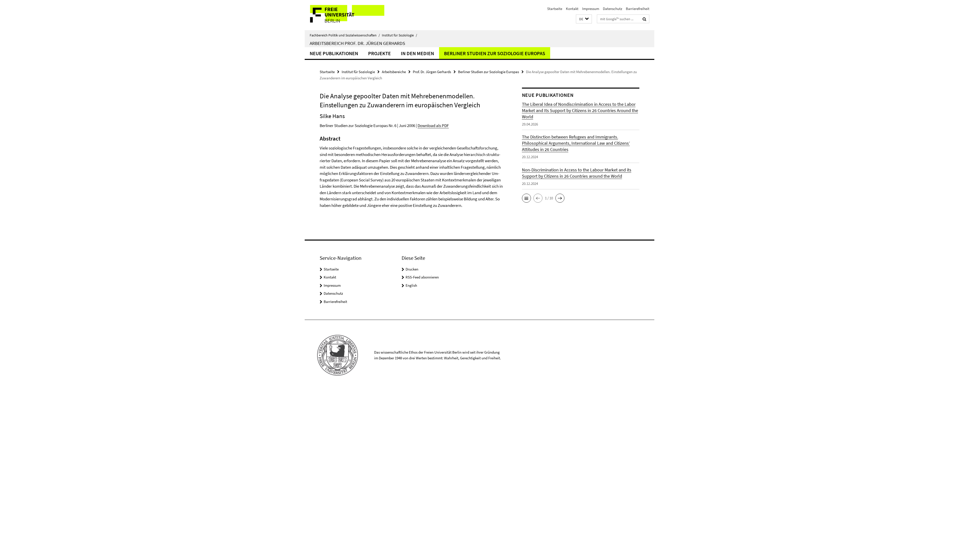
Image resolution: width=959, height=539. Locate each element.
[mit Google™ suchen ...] (644, 19)
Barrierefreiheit (637, 8)
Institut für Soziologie (399, 35)
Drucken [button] (412, 269)
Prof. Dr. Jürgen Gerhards (432, 71)
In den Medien (417, 53)
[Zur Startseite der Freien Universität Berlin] (346, 15)
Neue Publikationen (334, 53)
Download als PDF (433, 125)
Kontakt (572, 8)
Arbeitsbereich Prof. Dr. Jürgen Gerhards (357, 43)
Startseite (554, 8)
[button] (584, 19)
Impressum (590, 8)
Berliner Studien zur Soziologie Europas (494, 53)
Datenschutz (612, 8)
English (411, 285)
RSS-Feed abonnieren (422, 277)
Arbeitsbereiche (394, 71)
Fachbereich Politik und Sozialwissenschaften (345, 35)
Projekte (379, 53)
